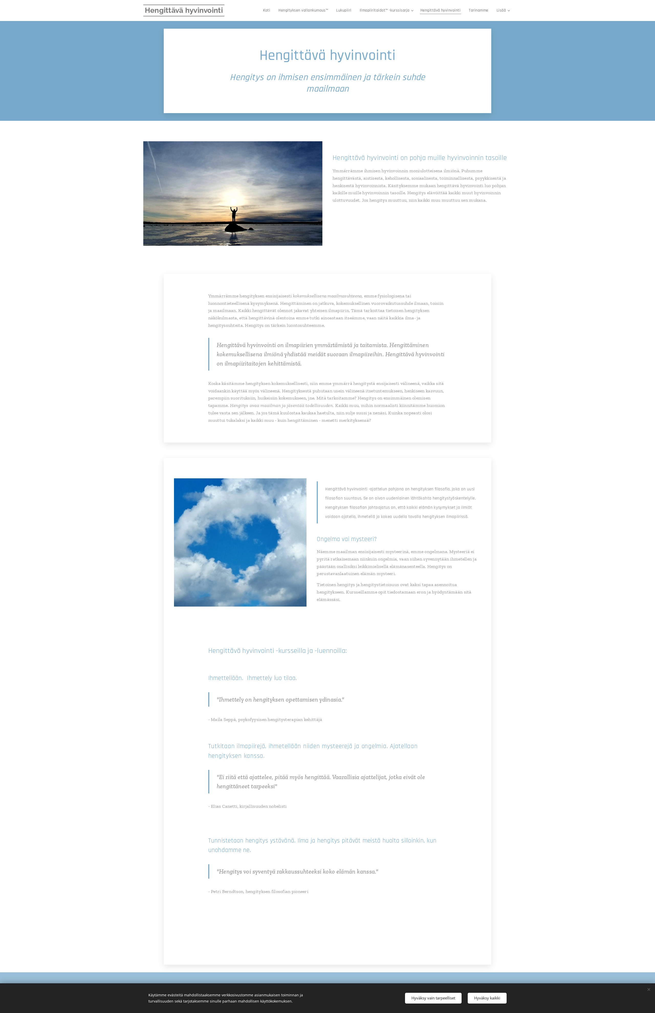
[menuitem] (268, 10)
